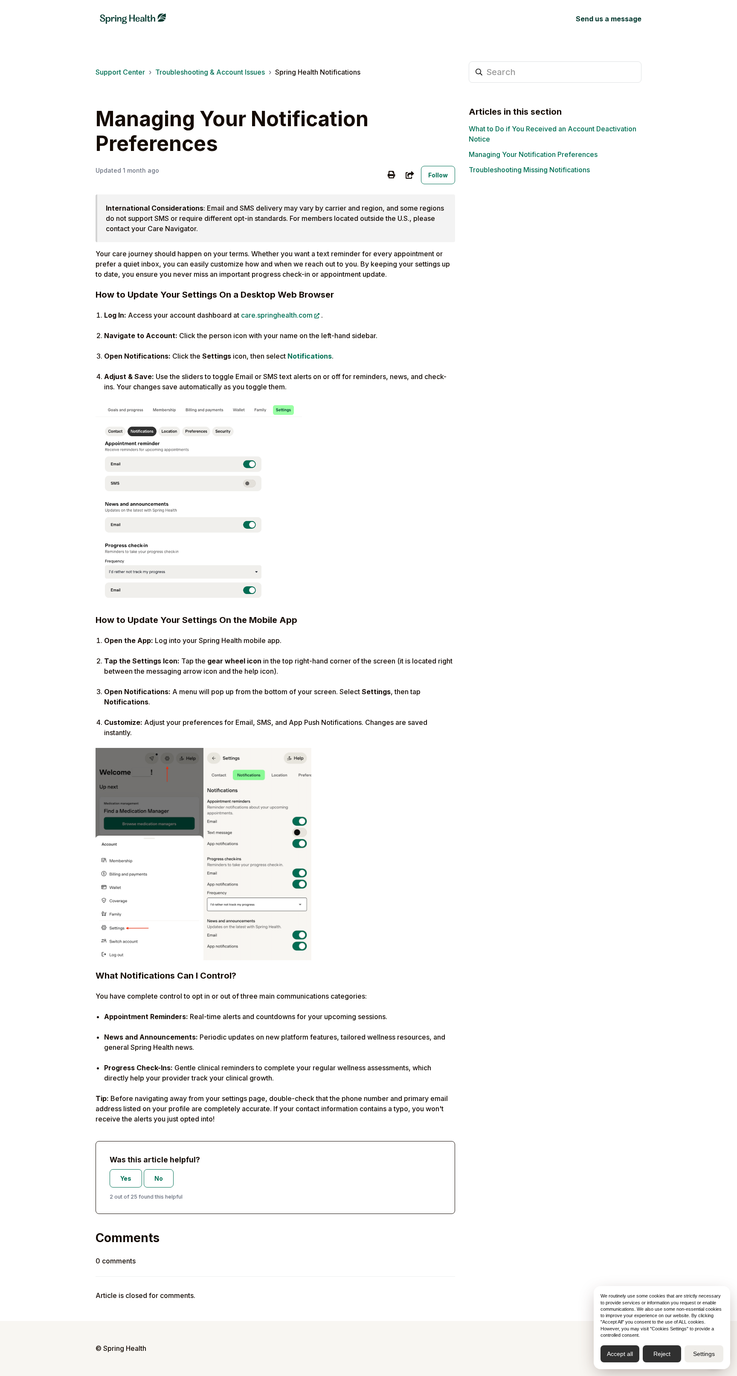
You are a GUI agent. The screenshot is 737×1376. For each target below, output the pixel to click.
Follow (438, 175)
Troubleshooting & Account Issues (210, 72)
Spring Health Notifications (317, 72)
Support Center (120, 72)
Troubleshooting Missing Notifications (529, 169)
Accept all (620, 1353)
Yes (125, 1178)
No (158, 1178)
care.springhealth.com (277, 315)
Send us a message (608, 18)
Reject (661, 1353)
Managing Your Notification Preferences (533, 154)
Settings (704, 1353)
